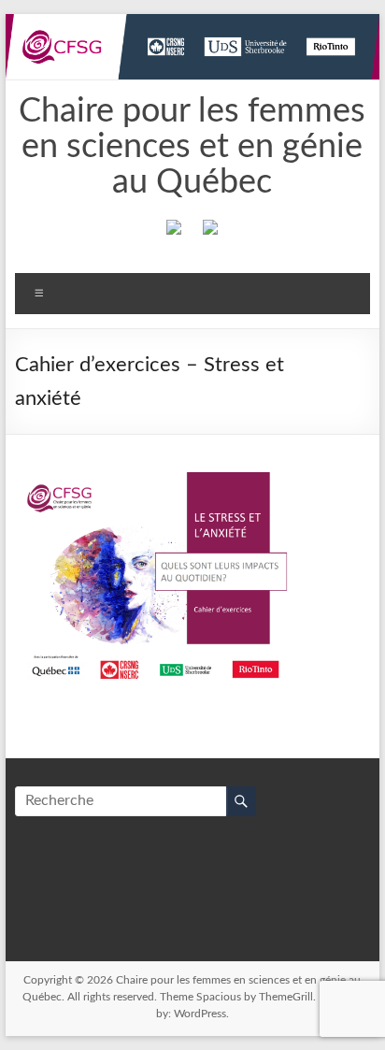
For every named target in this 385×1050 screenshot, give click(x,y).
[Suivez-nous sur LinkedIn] (210, 231)
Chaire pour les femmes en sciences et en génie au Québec (192, 146)
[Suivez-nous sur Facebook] (174, 231)
